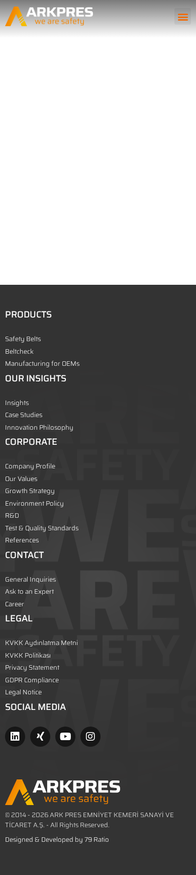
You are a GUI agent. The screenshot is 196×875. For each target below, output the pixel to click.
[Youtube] (65, 737)
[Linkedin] (15, 737)
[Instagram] (90, 737)
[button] (182, 16)
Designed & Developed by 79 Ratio (57, 839)
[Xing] (40, 737)
